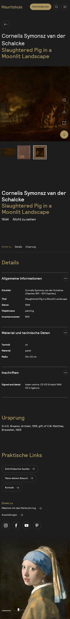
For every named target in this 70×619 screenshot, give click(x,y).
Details (18, 246)
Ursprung (30, 246)
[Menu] (65, 6)
